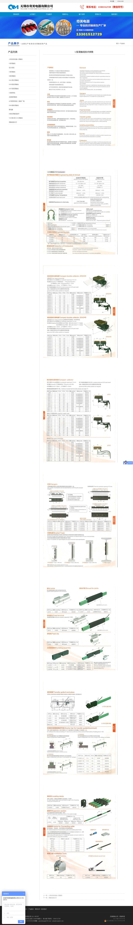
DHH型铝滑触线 (14, 84)
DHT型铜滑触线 (13, 88)
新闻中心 (65, 14)
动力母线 (11, 67)
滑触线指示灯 (13, 122)
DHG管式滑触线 (14, 80)
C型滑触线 (12, 72)
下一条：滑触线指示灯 (50, 898)
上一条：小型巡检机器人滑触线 (52, 895)
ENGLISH (120, 1)
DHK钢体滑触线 (14, 105)
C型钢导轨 (12, 93)
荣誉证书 (98, 14)
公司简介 (33, 14)
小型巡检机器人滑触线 (15, 59)
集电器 (11, 109)
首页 (117, 43)
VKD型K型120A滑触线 (16, 118)
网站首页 (16, 14)
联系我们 (114, 14)
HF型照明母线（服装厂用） (17, 101)
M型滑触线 (12, 76)
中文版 (112, 1)
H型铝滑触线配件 (14, 114)
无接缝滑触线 (13, 97)
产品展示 (49, 14)
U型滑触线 (12, 63)
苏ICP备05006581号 (119, 918)
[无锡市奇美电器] (30, 11)
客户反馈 (82, 14)
